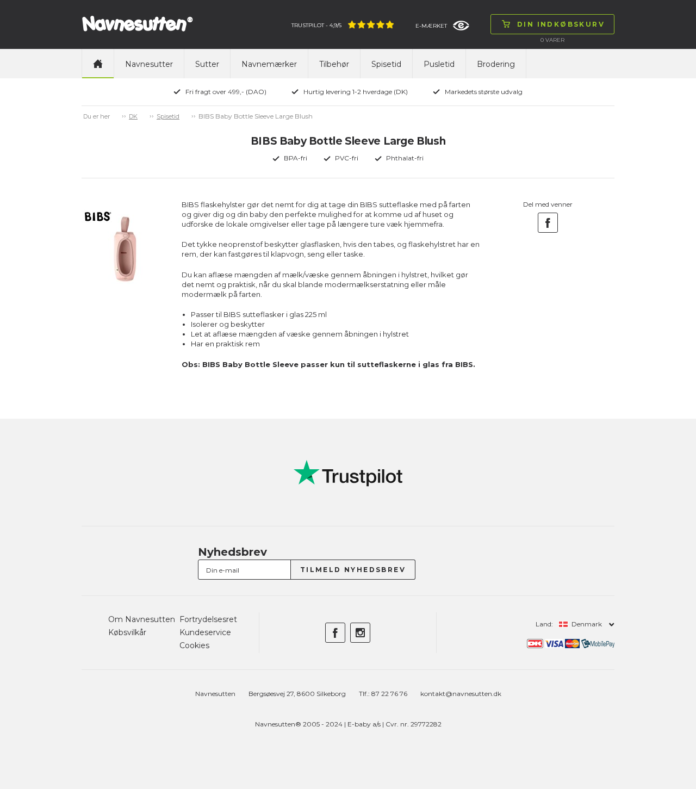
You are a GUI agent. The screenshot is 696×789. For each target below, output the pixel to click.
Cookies (194, 645)
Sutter (207, 64)
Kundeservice (205, 632)
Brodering (496, 64)
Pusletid (439, 64)
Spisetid (386, 64)
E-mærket (431, 25)
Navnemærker (269, 64)
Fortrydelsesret (208, 619)
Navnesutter (149, 64)
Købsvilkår (127, 632)
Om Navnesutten (141, 619)
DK (133, 116)
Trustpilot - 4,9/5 (316, 25)
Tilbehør (334, 64)
